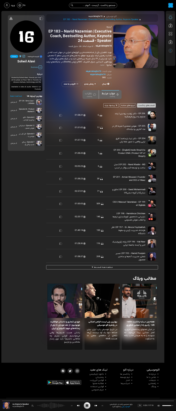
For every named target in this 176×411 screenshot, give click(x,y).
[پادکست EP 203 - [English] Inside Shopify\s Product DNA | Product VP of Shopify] (152, 153)
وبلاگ (153, 386)
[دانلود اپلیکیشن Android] (55, 383)
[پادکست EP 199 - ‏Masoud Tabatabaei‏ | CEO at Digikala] (152, 203)
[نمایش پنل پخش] (32, 405)
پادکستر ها (125, 374)
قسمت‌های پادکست (146, 105)
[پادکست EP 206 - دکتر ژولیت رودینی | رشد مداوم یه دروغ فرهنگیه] (152, 115)
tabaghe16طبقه (93, 71)
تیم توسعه (125, 377)
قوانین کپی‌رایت (97, 380)
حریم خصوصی (98, 389)
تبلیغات (152, 380)
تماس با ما (151, 377)
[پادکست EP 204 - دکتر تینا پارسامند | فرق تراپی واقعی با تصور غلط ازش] (152, 140)
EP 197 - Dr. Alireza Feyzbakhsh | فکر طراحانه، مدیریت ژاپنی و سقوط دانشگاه (128, 230)
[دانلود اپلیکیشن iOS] (73, 383)
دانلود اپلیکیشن (96, 374)
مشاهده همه (16, 96)
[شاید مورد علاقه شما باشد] (170, 47)
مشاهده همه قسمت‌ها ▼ (102, 267)
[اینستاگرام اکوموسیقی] (77, 370)
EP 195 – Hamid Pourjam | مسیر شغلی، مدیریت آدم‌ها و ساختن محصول (130, 256)
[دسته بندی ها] (170, 34)
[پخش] (87, 405)
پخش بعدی (89, 84)
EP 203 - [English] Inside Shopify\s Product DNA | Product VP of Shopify (129, 153)
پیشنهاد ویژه (110, 105)
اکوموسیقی (126, 407)
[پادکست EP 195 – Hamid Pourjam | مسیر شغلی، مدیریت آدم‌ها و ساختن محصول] (152, 256)
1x (140, 405)
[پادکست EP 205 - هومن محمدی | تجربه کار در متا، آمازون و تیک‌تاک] (152, 127)
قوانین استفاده (97, 386)
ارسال (104, 84)
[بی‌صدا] (159, 405)
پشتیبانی (100, 377)
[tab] (110, 94)
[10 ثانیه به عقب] (78, 406)
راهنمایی (152, 383)
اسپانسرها (125, 383)
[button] (60, 115)
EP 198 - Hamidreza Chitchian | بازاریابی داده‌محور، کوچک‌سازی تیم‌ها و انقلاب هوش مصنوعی (128, 216)
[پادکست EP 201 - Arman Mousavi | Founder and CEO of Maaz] (152, 178)
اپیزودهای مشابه (128, 105)
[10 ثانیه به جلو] (95, 406)
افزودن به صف (70, 84)
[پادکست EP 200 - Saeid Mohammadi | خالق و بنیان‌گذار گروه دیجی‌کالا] (152, 191)
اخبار (128, 380)
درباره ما (152, 374)
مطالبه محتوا (98, 383)
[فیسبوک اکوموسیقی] (63, 370)
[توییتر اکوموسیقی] (70, 370)
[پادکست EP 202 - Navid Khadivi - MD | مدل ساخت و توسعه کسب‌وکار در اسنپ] (152, 166)
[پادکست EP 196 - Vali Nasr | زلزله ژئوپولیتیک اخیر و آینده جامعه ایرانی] (152, 243)
